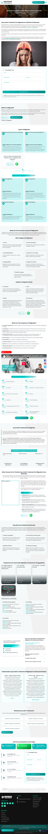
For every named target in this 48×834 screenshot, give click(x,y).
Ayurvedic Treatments (37, 798)
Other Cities (35, 806)
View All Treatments (7, 732)
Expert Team (3, 816)
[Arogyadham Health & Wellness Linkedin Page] (5, 806)
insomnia (29, 27)
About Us (3, 812)
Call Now (6, 117)
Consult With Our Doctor (21, 417)
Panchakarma (36, 803)
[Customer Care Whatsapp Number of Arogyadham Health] (8, 593)
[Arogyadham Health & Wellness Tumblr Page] (13, 803)
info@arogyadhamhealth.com (11, 652)
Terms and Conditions (29, 832)
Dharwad (20, 12)
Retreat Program (36, 801)
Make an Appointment (16, 117)
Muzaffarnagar (33, 825)
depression (24, 27)
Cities (15, 12)
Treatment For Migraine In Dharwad (31, 12)
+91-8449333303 (22, 801)
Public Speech (4, 821)
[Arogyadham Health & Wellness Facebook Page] (2, 803)
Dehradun (38, 825)
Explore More (7, 352)
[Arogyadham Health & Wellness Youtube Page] (10, 803)
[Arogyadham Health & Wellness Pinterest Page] (2, 806)
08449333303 (8, 648)
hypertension (35, 27)
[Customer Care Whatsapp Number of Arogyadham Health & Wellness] (16, 164)
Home (11, 12)
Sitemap (16, 832)
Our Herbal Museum (5, 819)
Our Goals (3, 814)
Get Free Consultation (39, 2)
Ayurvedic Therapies (37, 799)
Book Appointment (24, 91)
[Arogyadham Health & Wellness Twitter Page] (5, 803)
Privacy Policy (21, 832)
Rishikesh (44, 825)
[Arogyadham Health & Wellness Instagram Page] (7, 803)
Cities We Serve (36, 805)
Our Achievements (5, 817)
